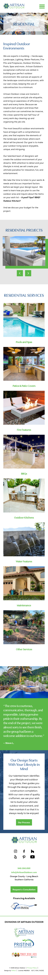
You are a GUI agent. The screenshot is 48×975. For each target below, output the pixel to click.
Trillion (13, 970)
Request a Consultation (24, 889)
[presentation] (20, 273)
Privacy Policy (32, 968)
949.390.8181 (24, 868)
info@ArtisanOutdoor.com (24, 872)
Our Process (24, 822)
